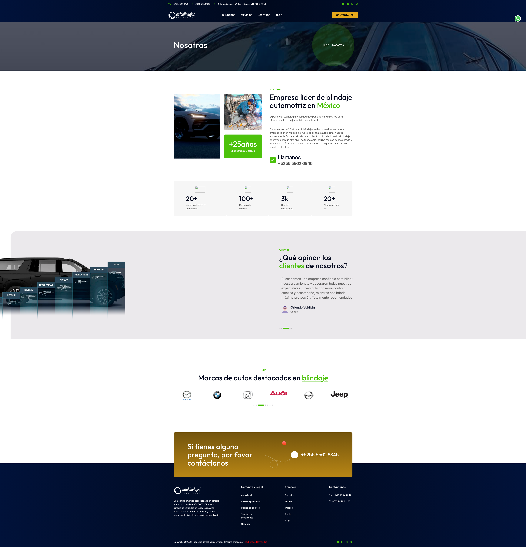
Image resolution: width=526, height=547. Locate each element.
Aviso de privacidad (250, 501)
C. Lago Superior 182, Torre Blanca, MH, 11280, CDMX (242, 4)
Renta (288, 514)
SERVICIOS (246, 15)
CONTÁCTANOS (345, 15)
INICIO (279, 15)
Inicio (326, 45)
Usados (289, 507)
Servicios (289, 495)
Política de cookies (250, 507)
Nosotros (338, 45)
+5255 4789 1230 (203, 4)
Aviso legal (246, 495)
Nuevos (289, 501)
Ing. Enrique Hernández (255, 542)
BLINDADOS (228, 15)
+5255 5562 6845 (180, 4)
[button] (280, 328)
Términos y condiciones (247, 516)
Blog (287, 520)
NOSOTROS (264, 15)
